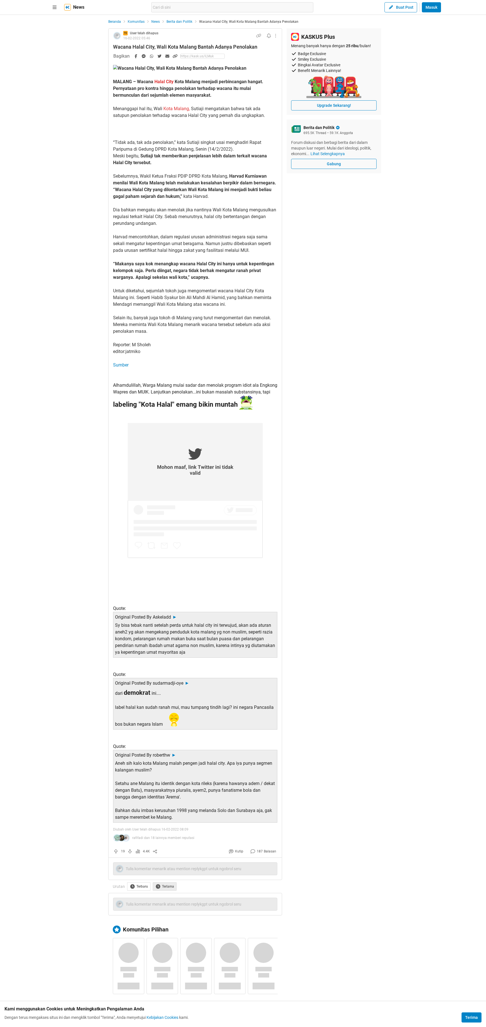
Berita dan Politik (179, 22)
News (155, 22)
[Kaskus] (67, 7)
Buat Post (404, 7)
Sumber (121, 365)
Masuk (431, 7)
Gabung (334, 164)
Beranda (114, 22)
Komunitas (136, 22)
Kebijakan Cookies (162, 1017)
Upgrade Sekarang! (334, 105)
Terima (471, 1017)
